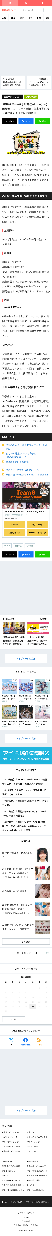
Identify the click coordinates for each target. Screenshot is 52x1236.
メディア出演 (31, 97)
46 (26, 3)
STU (47, 18)
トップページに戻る (26, 658)
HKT (30, 18)
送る (44, 121)
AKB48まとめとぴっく (11, 1151)
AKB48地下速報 (33, 1180)
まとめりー (31, 1185)
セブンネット (37, 524)
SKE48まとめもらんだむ (37, 1166)
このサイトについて (26, 1212)
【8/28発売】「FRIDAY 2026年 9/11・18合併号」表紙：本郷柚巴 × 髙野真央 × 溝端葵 (24, 781)
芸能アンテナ (32, 1132)
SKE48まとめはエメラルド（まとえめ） (19, 1189)
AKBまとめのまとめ (10, 1132)
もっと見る (26, 941)
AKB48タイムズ (33, 1161)
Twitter (26, 1216)
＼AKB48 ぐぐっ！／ (10, 1137)
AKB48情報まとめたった (37, 1170)
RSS (40, 1044)
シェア (27, 121)
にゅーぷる (31, 1151)
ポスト (11, 121)
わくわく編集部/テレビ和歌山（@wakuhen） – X (21, 455)
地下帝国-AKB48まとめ (11, 1180)
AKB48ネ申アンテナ (10, 1141)
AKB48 (7, 545)
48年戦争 (5, 1175)
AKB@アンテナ (33, 1141)
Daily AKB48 (7, 1161)
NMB (22, 18)
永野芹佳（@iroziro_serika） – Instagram (27, 474)
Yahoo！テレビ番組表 (17, 461)
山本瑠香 (29, 545)
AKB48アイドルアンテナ (37, 1137)
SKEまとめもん (8, 1170)
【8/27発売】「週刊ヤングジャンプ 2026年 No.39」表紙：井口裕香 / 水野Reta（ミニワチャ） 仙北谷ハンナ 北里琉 (24, 826)
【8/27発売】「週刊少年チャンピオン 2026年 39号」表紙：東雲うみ (24, 813)
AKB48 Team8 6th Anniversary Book (24, 511)
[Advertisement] (26, 48)
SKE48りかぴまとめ (35, 1189)
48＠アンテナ (32, 1146)
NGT (39, 18)
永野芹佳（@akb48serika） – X (22, 469)
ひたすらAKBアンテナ (11, 1146)
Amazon (14, 524)
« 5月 (13, 1019)
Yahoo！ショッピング (37, 532)
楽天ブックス (15, 532)
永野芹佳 (18, 545)
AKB (4, 18)
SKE (13, 18)
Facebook (25, 1044)
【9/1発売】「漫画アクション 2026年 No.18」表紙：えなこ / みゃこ (25, 792)
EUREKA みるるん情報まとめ (14, 1185)
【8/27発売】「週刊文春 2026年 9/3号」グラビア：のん (25, 802)
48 (10, 3)
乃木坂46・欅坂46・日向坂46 (26, 1225)
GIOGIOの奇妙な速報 (11, 1166)
